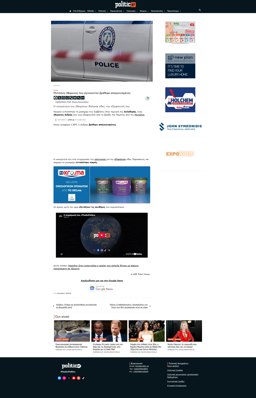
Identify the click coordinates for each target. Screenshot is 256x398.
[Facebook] (55, 97)
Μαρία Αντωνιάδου (80, 102)
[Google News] (82, 97)
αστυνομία (100, 159)
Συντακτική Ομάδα (175, 382)
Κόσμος (143, 11)
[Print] (75, 97)
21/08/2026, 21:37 (61, 349)
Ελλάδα (90, 11)
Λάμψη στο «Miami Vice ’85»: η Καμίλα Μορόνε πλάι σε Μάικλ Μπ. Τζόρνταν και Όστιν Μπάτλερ (146, 346)
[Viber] (71, 97)
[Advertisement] (102, 142)
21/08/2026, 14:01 (173, 349)
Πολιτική (102, 11)
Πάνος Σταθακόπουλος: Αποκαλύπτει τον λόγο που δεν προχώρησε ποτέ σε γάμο (129, 306)
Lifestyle (58, 339)
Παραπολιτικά (116, 11)
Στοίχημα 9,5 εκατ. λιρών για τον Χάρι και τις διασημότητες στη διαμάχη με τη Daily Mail (108, 346)
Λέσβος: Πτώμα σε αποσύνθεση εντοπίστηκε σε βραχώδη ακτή (76, 306)
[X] (59, 97)
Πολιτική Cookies (175, 370)
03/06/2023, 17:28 (63, 102)
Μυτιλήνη (139, 115)
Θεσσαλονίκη (157, 11)
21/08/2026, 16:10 (135, 352)
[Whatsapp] (67, 97)
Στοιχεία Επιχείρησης (176, 386)
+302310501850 (141, 369)
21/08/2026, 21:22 (98, 352)
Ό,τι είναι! (65, 339)
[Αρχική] (70, 11)
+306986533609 (140, 372)
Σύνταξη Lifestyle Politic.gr (74, 349)
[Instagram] (63, 97)
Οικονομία (131, 11)
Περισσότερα (173, 11)
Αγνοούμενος (61, 293)
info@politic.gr (142, 366)
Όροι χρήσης (173, 366)
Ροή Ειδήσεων (79, 11)
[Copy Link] (79, 97)
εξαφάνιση (120, 159)
